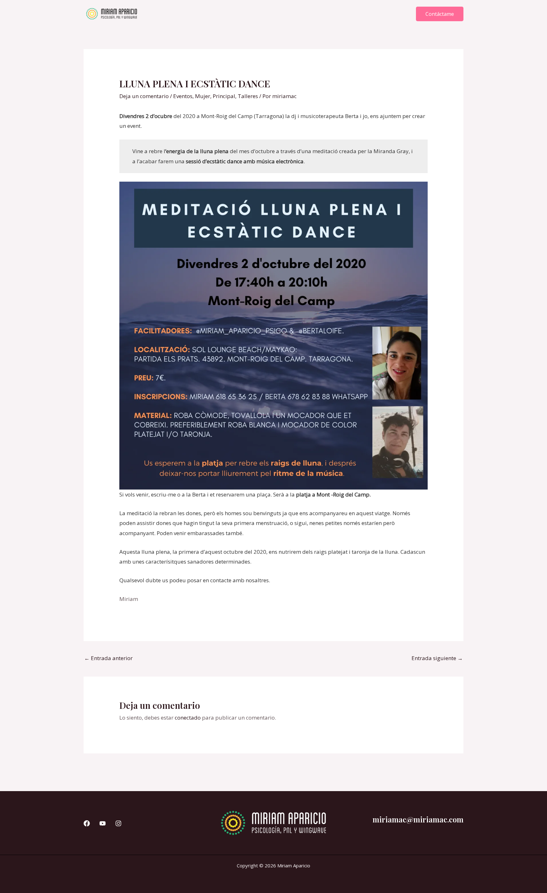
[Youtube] (102, 823)
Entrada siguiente (437, 658)
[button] (439, 14)
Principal (224, 96)
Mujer (202, 96)
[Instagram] (118, 823)
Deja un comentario (144, 96)
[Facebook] (87, 823)
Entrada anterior (108, 658)
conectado (188, 717)
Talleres (248, 96)
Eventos (182, 96)
